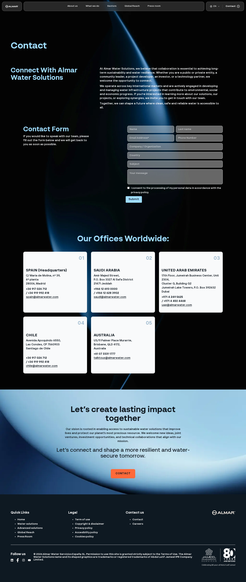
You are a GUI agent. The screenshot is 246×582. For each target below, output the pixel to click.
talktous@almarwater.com (112, 358)
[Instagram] (23, 560)
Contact (231, 6)
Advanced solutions (30, 528)
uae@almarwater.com (177, 305)
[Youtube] (29, 560)
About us (72, 6)
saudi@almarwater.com (110, 297)
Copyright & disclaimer (89, 524)
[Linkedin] (12, 560)
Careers (137, 524)
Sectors (111, 6)
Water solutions (27, 524)
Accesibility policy (86, 532)
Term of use (82, 519)
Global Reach (132, 6)
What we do (92, 6)
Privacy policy (83, 528)
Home (21, 519)
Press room (154, 6)
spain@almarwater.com (42, 297)
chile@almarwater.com (42, 366)
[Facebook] (17, 560)
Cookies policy (84, 536)
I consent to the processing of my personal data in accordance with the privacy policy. (176, 190)
